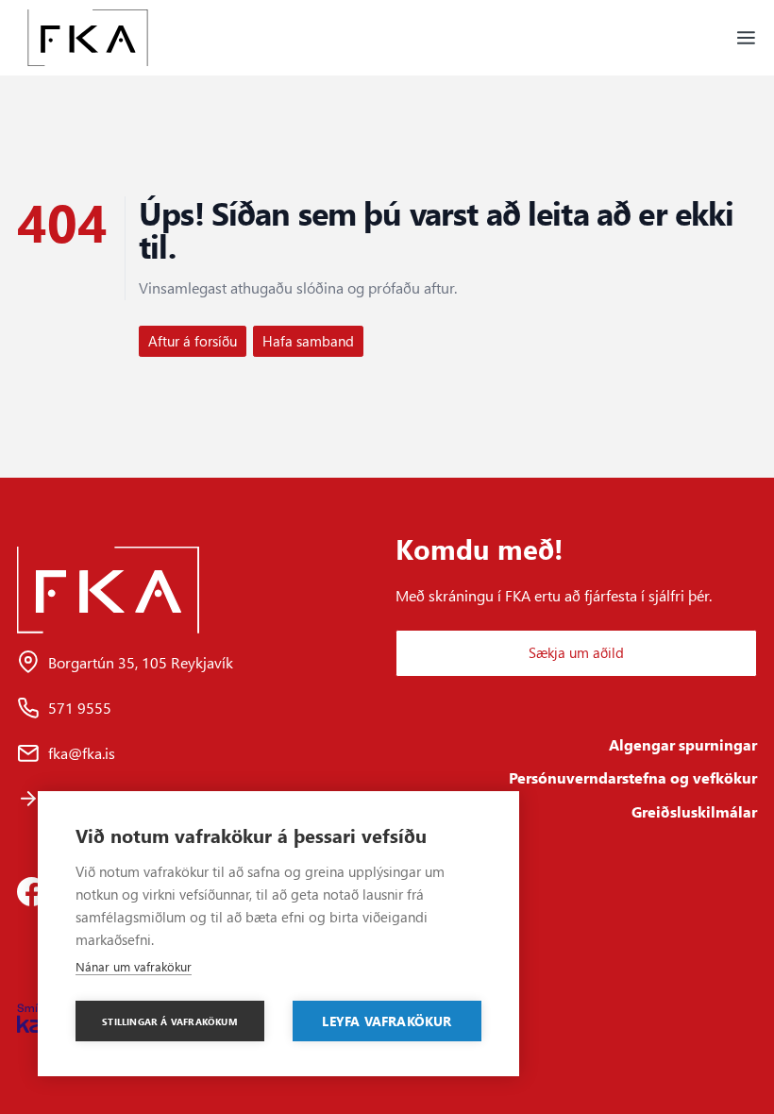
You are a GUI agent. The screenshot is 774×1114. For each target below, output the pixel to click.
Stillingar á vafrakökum (170, 1021)
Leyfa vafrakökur (386, 1020)
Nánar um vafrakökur (134, 966)
